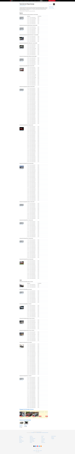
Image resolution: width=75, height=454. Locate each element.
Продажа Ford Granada (51, 6)
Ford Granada (50, 4)
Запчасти (35, 0)
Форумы (42, 437)
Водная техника (31, 437)
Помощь (36, 450)
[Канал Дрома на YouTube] (37, 446)
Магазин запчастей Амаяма (32, 438)
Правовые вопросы (43, 442)
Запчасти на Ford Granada (25, 420)
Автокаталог (31, 442)
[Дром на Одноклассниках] (41, 446)
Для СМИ (41, 450)
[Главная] (11, 0)
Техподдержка (52, 438)
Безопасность (52, 437)
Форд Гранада (32, 432)
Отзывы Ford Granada (51, 7)
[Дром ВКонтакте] (35, 446)
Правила (38, 450)
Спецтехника (20, 442)
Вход (58, 0)
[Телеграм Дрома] (39, 446)
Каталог (41, 0)
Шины (44, 0)
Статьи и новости (43, 438)
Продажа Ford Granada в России (27, 409)
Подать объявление (21, 437)
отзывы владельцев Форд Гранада (44, 432)
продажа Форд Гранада (38, 432)
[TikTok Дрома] (34, 446)
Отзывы (38, 0)
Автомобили (21, 0)
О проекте (34, 450)
